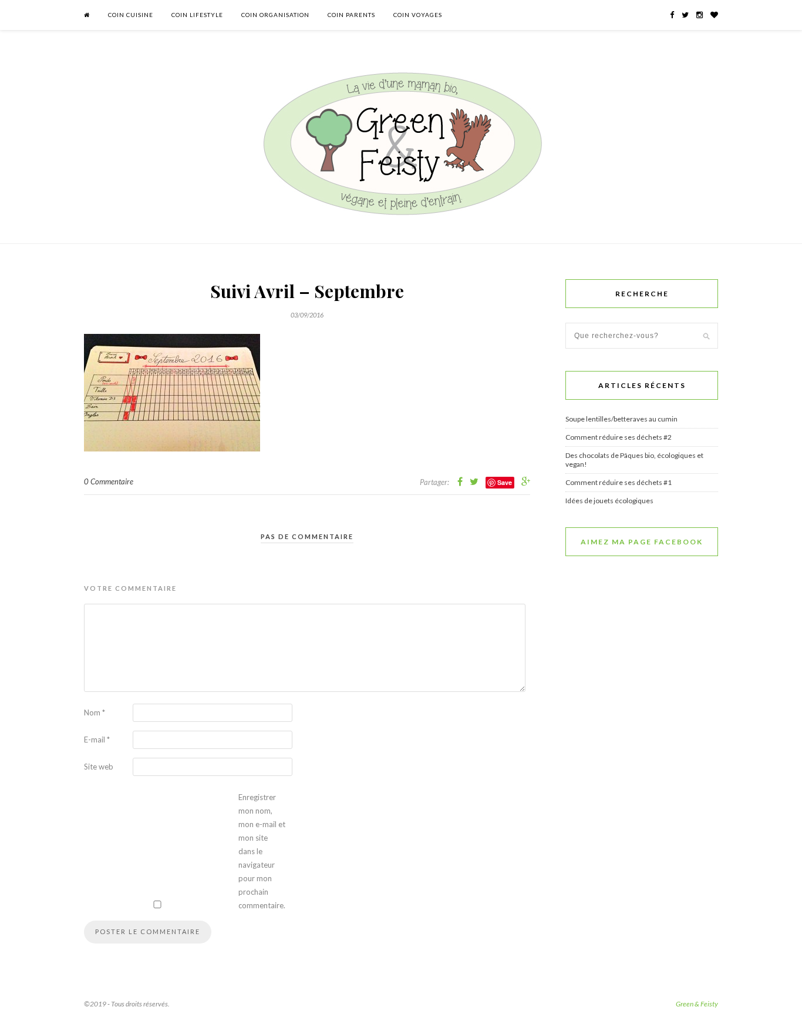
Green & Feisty (697, 1003)
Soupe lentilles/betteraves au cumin (621, 418)
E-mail (97, 739)
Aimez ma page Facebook (642, 541)
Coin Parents (351, 14)
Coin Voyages (417, 14)
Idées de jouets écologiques (609, 500)
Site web (98, 766)
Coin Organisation (275, 14)
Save (504, 482)
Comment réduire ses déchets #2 (618, 437)
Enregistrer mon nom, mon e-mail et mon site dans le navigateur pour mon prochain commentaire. (261, 851)
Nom (94, 712)
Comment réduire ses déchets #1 (618, 482)
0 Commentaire (108, 481)
